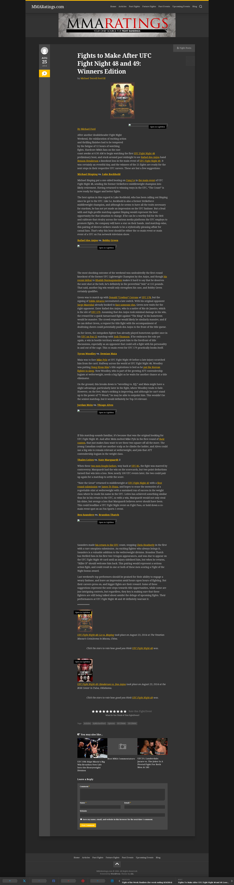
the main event (146, 180)
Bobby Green (110, 240)
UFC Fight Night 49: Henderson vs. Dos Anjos (101, 684)
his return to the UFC (106, 545)
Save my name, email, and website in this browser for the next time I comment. (118, 819)
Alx (131, 874)
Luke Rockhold (111, 174)
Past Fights (134, 6)
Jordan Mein (85, 405)
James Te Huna (110, 486)
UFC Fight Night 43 (138, 483)
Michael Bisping (87, 174)
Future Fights (149, 6)
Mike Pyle (102, 359)
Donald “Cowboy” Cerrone (123, 297)
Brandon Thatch (109, 514)
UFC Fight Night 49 (150, 161)
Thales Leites (85, 459)
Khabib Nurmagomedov (108, 280)
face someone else (125, 304)
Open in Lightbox (157, 127)
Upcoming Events (181, 6)
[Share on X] (14, 881)
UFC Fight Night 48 (144, 153)
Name (83, 803)
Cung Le (130, 180)
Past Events (164, 6)
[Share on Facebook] (43, 881)
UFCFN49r (132, 723)
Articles (123, 6)
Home (113, 6)
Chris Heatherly (146, 545)
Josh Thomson (122, 336)
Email (127, 803)
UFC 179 (95, 312)
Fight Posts (185, 48)
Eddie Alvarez (97, 301)
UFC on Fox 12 (89, 336)
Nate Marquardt (108, 459)
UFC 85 (135, 466)
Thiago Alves (105, 405)
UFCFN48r (121, 723)
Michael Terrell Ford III (93, 78)
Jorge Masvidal (85, 304)
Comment (85, 786)
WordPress (115, 874)
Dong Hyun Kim (100, 367)
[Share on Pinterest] (73, 881)
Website (83, 811)
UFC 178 (146, 297)
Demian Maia (108, 353)
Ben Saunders (85, 514)
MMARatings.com (48, 6)
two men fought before (103, 466)
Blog (194, 6)
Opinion (111, 723)
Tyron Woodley (86, 353)
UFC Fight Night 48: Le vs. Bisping (95, 635)
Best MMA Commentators (121, 758)
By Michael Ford (86, 129)
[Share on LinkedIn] (102, 881)
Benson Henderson (87, 161)
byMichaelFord (99, 723)
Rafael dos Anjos (150, 157)
